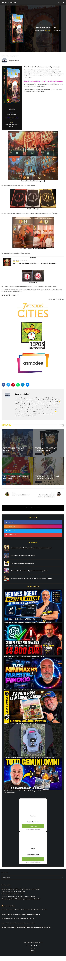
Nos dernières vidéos (9, 905)
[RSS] (36, 945)
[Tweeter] (8, 385)
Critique (49, 30)
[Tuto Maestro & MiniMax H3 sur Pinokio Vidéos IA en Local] (33, 673)
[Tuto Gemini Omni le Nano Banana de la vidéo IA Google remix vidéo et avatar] (33, 774)
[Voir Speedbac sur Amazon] (33, 806)
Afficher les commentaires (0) (32, 507)
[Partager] (3, 385)
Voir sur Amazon (33, 826)
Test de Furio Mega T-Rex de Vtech (21, 493)
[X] (29, 945)
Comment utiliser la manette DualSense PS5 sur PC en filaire (46, 494)
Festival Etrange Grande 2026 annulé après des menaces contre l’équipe (31, 548)
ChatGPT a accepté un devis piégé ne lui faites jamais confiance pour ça (21, 914)
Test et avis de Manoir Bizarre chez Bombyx (23, 555)
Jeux (46, 30)
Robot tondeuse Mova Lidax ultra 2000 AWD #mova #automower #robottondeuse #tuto (26, 927)
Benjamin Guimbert (39, 30)
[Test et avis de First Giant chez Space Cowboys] (48, 471)
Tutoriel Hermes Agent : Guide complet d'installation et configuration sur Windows (24, 910)
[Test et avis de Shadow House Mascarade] (48, 443)
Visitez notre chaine (9, 792)
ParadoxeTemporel (10, 2)
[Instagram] (32, 945)
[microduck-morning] (6, 578)
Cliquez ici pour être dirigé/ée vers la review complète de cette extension (43, 81)
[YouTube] (34, 945)
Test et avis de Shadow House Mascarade (22, 563)
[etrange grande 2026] (6, 548)
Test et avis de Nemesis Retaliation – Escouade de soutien (35, 263)
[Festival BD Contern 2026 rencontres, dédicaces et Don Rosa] (33, 707)
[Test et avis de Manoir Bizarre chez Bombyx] (17, 443)
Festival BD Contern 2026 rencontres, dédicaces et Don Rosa (18, 923)
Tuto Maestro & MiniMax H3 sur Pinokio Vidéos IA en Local (18, 918)
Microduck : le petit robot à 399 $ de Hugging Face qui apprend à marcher (31, 578)
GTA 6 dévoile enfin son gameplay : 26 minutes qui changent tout (29, 571)
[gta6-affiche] (6, 570)
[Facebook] (27, 945)
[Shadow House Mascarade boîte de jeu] (6, 563)
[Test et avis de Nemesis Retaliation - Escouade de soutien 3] (7, 262)
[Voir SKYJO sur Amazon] (33, 839)
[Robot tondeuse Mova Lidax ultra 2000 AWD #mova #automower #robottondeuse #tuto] (33, 740)
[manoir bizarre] (6, 555)
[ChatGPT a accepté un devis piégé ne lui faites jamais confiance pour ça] (33, 639)
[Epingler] (13, 385)
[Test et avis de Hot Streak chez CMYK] (17, 471)
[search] (62, 878)
